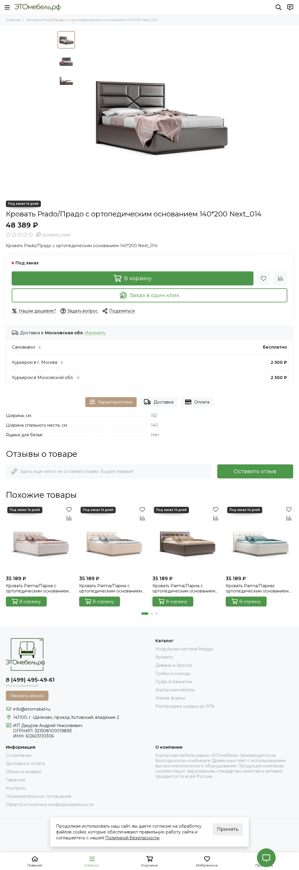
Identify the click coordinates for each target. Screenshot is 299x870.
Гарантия (15, 780)
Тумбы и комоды (172, 673)
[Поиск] (278, 7)
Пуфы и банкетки (173, 681)
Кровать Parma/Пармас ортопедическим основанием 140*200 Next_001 (257, 588)
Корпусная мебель (175, 689)
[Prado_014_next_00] (159, 113)
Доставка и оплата (25, 763)
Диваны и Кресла (173, 665)
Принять (228, 829)
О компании (18, 755)
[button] (80, 112)
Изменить (95, 333)
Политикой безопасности (132, 837)
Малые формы (170, 698)
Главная (13, 20)
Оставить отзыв (255, 471)
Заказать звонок (27, 695)
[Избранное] (263, 278)
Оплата (201, 402)
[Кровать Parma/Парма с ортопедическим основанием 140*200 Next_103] (113, 539)
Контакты (16, 788)
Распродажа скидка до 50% (185, 706)
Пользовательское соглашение (39, 796)
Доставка (163, 402)
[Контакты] (290, 7)
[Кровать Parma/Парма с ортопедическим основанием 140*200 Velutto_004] (39, 539)
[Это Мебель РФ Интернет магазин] (37, 7)
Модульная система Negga (184, 649)
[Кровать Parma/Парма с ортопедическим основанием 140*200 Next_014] (186, 539)
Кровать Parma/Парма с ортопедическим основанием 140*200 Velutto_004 (37, 588)
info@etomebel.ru (31, 709)
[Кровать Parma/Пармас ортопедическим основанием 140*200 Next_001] (259, 539)
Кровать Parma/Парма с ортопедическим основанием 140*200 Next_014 (183, 588)
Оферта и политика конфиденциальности (50, 804)
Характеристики (115, 402)
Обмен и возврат (24, 771)
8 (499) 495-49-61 (30, 680)
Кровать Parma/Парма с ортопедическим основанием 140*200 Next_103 (110, 588)
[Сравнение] (280, 278)
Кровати (164, 657)
